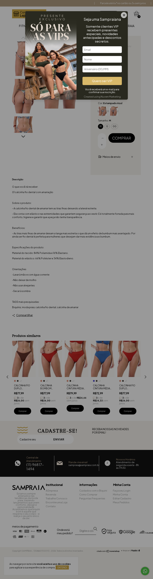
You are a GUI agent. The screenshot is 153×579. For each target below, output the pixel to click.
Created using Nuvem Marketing (102, 96)
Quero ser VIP (102, 81)
